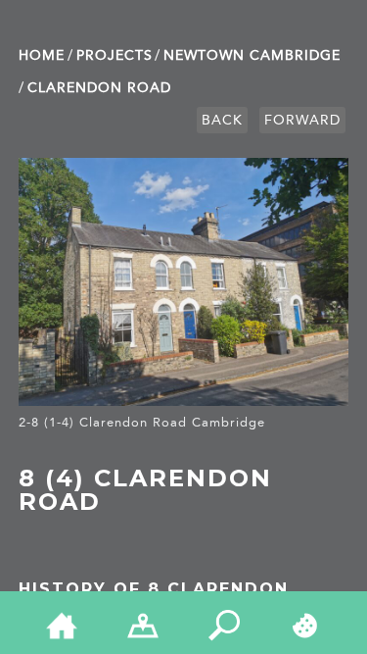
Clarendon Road (99, 87)
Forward (302, 120)
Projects (114, 55)
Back (222, 120)
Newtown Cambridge (252, 55)
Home (42, 55)
